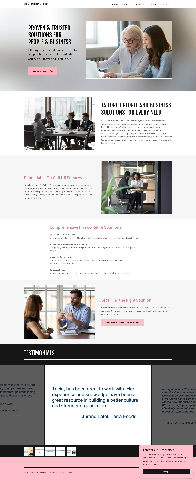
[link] (36, 4)
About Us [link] (127, 4)
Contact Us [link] (166, 4)
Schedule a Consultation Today (122, 322)
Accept (166, 471)
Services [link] (140, 4)
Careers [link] (152, 4)
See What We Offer (43, 71)
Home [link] (115, 4)
